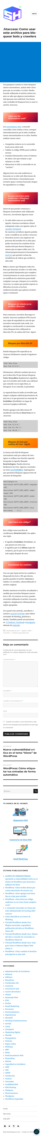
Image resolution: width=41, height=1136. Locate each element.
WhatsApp (36, 1131)
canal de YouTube (17, 614)
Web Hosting (10, 1087)
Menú (34, 13)
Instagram (30, 622)
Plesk (7, 1053)
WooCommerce (11, 1093)
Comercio (9, 986)
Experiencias (10, 1015)
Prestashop (10, 1058)
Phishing (9, 1047)
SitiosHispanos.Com (13, 630)
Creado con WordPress (29, 1132)
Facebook (20, 622)
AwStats (8, 255)
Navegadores (10, 1038)
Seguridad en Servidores (15, 1064)
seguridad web (23, 633)
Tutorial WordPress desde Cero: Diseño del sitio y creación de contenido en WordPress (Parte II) (21, 937)
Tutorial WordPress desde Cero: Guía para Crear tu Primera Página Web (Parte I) (20, 946)
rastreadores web (14, 127)
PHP (7, 1050)
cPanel (8, 995)
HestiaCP (9, 1018)
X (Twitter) (10, 622)
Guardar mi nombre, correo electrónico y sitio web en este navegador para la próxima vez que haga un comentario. (20, 724)
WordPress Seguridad (14, 1099)
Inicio (5, 1109)
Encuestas (9, 1009)
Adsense (8, 974)
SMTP (7, 1073)
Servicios (7, 1114)
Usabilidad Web (11, 1084)
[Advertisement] (20, 62)
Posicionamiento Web (14, 1055)
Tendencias (10, 1076)
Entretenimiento (12, 1012)
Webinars (9, 1090)
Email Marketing (12, 1006)
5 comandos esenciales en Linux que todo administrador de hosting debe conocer (20, 911)
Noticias (8, 1041)
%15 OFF (6, 1119)
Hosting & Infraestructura (16, 1021)
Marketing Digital (12, 1032)
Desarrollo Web (11, 997)
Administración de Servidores (17, 971)
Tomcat (8, 1079)
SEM (7, 1067)
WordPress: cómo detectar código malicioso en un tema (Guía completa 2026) (20, 902)
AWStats (8, 977)
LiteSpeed (9, 1029)
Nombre (7, 691)
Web (5, 711)
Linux (7, 1026)
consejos (15, 633)
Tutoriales (6, 633)
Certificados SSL (12, 983)
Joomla (8, 1024)
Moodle (8, 1035)
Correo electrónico (13, 701)
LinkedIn (16, 625)
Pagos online (10, 1044)
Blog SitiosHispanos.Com (11, 1132)
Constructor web (12, 989)
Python (8, 1061)
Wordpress (9, 1096)
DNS (7, 1000)
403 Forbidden (16, 470)
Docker (8, 1003)
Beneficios (9, 980)
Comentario (9, 659)
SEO (7, 1070)
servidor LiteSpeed (13, 229)
